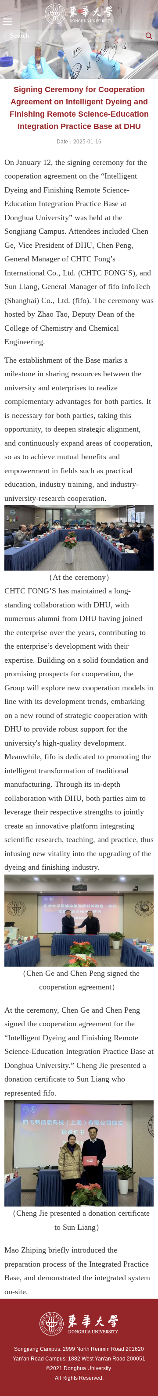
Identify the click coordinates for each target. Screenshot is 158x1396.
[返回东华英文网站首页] (79, 14)
